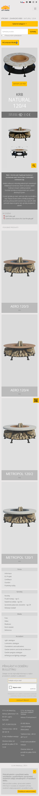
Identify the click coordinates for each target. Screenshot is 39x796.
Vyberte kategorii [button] (18, 24)
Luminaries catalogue (12, 643)
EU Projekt (8, 576)
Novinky (7, 596)
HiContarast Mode (9, 42)
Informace (8, 573)
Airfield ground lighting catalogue (15, 655)
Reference (8, 630)
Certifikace (8, 579)
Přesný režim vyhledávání (13, 35)
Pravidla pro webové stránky (26, 791)
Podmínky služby (10, 586)
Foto (6, 618)
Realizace (8, 624)
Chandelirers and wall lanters (14, 646)
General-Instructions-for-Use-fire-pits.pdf (19, 219)
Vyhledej (33, 32)
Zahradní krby (16, 18)
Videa (6, 621)
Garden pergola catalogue (13, 652)
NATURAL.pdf (10, 216)
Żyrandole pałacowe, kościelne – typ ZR (18, 605)
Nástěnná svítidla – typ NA (13, 602)
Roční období (9, 627)
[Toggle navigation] (35, 9)
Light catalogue (10, 640)
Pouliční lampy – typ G (12, 599)
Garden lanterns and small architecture (18, 649)
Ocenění (7, 582)
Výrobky (4, 18)
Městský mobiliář (10, 608)
